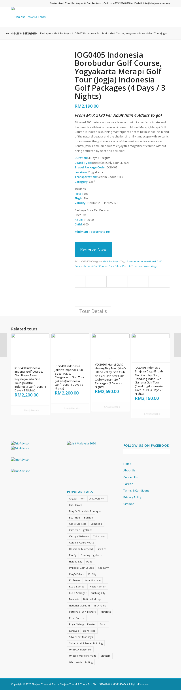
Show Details (31, 410)
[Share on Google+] (101, 281)
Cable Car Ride (77, 523)
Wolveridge (150, 266)
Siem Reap (89, 630)
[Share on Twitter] (90, 281)
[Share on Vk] (143, 281)
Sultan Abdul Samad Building (86, 643)
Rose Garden (77, 618)
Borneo (88, 517)
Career (128, 484)
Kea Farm (103, 567)
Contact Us (130, 477)
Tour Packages (42, 33)
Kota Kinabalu (93, 580)
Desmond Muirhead (81, 549)
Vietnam (106, 655)
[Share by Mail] (164, 281)
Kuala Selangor (78, 593)
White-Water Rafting (81, 662)
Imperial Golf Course (81, 567)
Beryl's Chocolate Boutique (85, 511)
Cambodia (96, 523)
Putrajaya (105, 611)
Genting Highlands (91, 555)
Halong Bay (75, 561)
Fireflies (101, 549)
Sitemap (128, 504)
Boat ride (74, 517)
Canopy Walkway (79, 536)
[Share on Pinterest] (112, 281)
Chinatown (99, 536)
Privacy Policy (132, 497)
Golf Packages (62, 33)
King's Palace (76, 574)
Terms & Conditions (136, 490)
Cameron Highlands (80, 530)
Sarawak (74, 630)
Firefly (72, 555)
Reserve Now (93, 249)
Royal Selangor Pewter (82, 624)
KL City (92, 574)
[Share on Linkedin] (122, 281)
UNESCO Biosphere (80, 649)
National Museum (79, 605)
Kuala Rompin (98, 586)
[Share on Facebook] (80, 281)
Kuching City (98, 593)
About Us (129, 470)
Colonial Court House (81, 542)
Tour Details (93, 311)
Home (27, 33)
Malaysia (74, 599)
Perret (126, 266)
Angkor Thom (77, 498)
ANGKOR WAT (97, 498)
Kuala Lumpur (77, 586)
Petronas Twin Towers (82, 611)
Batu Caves (75, 505)
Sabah (103, 624)
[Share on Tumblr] (133, 281)
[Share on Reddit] (154, 281)
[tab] (93, 311)
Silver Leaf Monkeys (81, 637)
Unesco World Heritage (82, 655)
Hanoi (89, 561)
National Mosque (93, 599)
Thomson (137, 266)
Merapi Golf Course (95, 266)
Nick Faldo (115, 266)
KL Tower (74, 580)
